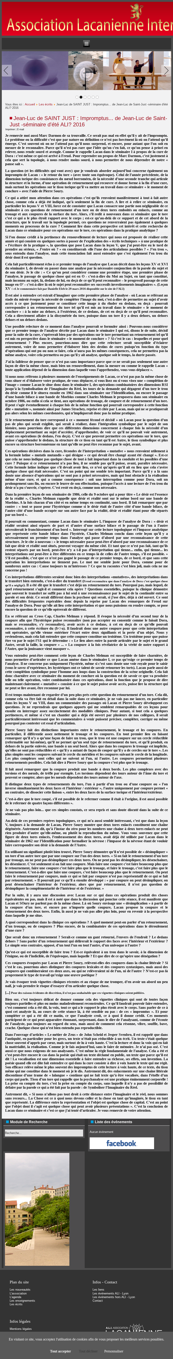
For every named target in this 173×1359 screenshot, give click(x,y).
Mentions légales (21, 1329)
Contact (98, 1300)
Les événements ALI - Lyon (110, 1293)
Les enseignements (22, 1300)
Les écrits (45, 104)
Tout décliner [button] (88, 1351)
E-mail (20, 129)
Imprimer (10, 129)
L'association (18, 1293)
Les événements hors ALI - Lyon (114, 1297)
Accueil (30, 104)
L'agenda (15, 1297)
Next (165, 71)
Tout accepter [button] (60, 1351)
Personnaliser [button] (113, 1351)
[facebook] (122, 1148)
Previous (8, 71)
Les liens (98, 1289)
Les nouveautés (20, 1289)
